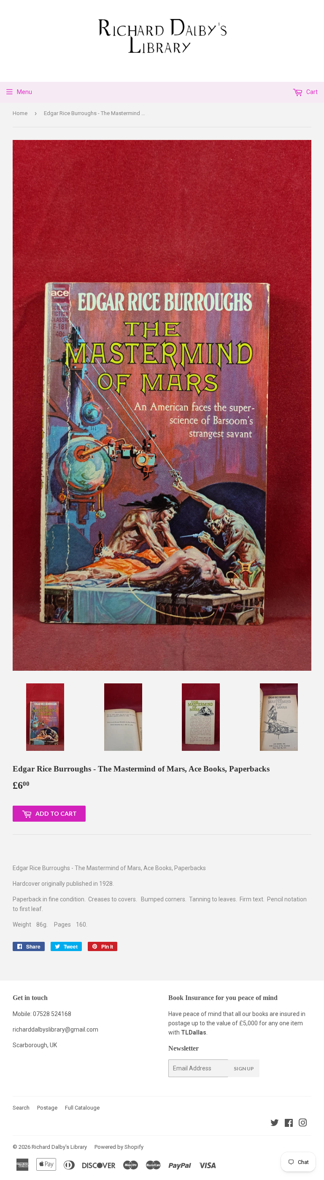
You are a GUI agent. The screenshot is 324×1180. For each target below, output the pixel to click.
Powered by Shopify (118, 1147)
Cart (311, 92)
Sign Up (244, 1068)
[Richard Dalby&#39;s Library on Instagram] (303, 1124)
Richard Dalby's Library (59, 1147)
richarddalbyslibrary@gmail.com (55, 1029)
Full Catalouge (82, 1108)
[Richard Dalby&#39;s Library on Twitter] (274, 1124)
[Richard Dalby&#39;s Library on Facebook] (288, 1124)
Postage (47, 1108)
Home (20, 113)
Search (21, 1108)
